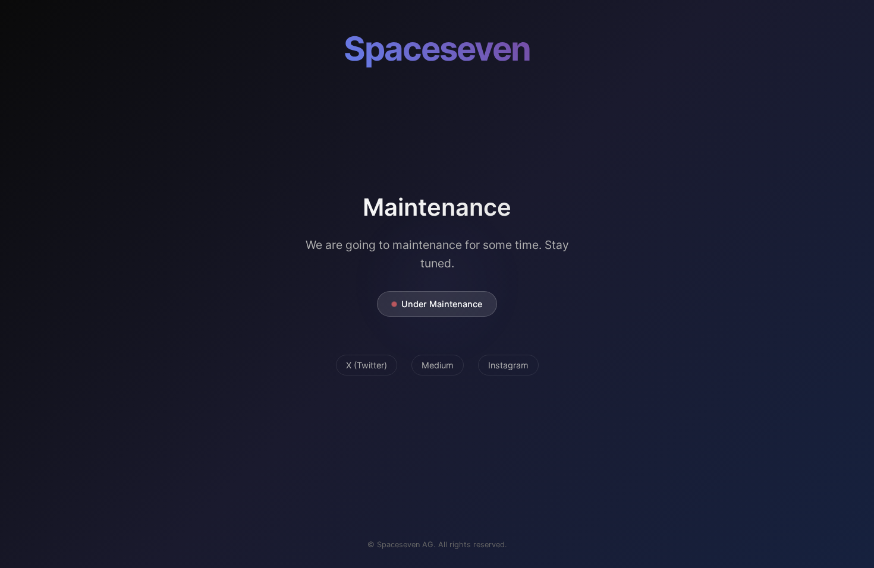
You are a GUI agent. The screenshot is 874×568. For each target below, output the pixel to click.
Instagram (508, 365)
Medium (438, 365)
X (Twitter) (366, 365)
